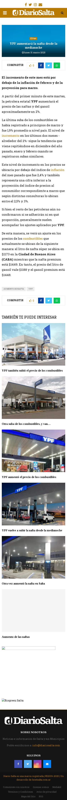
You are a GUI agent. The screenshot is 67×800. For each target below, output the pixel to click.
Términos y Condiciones (20, 791)
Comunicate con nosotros (16, 787)
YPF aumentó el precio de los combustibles (29, 477)
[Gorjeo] (28, 764)
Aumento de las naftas (16, 636)
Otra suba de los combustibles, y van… (26, 423)
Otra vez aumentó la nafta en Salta (24, 583)
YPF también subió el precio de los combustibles (32, 370)
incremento (10, 136)
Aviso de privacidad (46, 791)
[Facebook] (18, 764)
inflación (57, 170)
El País (33, 38)
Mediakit (56, 787)
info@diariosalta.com (46, 745)
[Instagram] (37, 764)
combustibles (33, 238)
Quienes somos (41, 787)
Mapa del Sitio (28, 796)
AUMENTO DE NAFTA (14, 289)
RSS (41, 796)
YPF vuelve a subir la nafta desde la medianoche (32, 530)
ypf (30, 289)
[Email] (47, 764)
